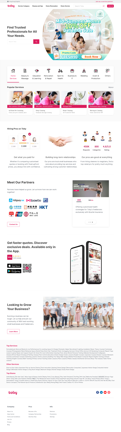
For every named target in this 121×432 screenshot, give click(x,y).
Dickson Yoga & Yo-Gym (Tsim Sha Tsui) (55, 380)
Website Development (91, 353)
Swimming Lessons (31, 356)
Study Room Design (68, 369)
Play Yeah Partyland (66, 376)
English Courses (79, 355)
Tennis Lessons (42, 356)
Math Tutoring (27, 358)
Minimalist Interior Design (19, 369)
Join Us (9, 419)
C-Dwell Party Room (35, 380)
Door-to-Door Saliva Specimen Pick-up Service (20, 367)
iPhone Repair (16, 355)
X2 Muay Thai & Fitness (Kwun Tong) (97, 378)
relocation (50, 355)
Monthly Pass (32, 416)
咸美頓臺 (101, 376)
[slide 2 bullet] (76, 58)
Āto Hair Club (19, 376)
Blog (8, 424)
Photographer (16, 351)
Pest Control (43, 355)
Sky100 (97, 380)
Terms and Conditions (13, 416)
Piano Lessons (62, 358)
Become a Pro (33, 411)
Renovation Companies (74, 367)
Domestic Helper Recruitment (68, 349)
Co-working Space (45, 349)
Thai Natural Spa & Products (26, 382)
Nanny (38, 367)
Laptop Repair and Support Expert (22, 353)
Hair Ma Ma (104, 380)
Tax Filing (57, 356)
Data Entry (44, 351)
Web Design (64, 356)
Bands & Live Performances (30, 349)
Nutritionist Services (84, 358)
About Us (10, 411)
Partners (52, 411)
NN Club (82, 376)
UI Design (55, 349)
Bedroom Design (46, 369)
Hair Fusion (63, 382)
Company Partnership (35, 414)
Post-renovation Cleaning (49, 367)
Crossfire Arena (23, 380)
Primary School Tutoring (39, 358)
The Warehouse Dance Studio (46, 378)
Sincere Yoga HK (79, 378)
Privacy (9, 422)
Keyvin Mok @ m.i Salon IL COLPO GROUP (81, 380)
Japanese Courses (90, 355)
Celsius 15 (70, 382)
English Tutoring (99, 356)
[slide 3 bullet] (78, 58)
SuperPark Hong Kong (66, 378)
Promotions (53, 414)
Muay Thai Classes (96, 358)
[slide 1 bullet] (75, 58)
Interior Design (58, 355)
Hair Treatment (52, 351)
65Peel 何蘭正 (31, 378)
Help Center (10, 414)
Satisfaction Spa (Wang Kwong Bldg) (47, 382)
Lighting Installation (84, 349)
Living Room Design (34, 369)
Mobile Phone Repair (75, 356)
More (111, 87)
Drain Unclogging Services (66, 351)
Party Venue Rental (66, 353)
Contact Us (13, 224)
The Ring (76, 376)
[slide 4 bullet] (79, 58)
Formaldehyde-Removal (13, 349)
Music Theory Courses (97, 349)
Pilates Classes (72, 358)
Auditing (50, 356)
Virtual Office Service (81, 351)
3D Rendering (93, 351)
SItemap (52, 416)
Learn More (13, 331)
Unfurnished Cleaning (52, 353)
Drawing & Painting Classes (29, 355)
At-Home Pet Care (39, 353)
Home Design (61, 367)
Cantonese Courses (18, 356)
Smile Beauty (10, 376)
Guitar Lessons (68, 355)
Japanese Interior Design (89, 367)
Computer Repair (104, 351)
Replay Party (47, 376)
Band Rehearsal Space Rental (31, 351)
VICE (57, 378)
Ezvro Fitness (78, 382)
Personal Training (78, 353)
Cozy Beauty (55, 376)
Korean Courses (102, 355)
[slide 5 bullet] (81, 58)
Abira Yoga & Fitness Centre (33, 376)
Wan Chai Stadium (20, 378)
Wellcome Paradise (92, 376)
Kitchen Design (56, 369)
